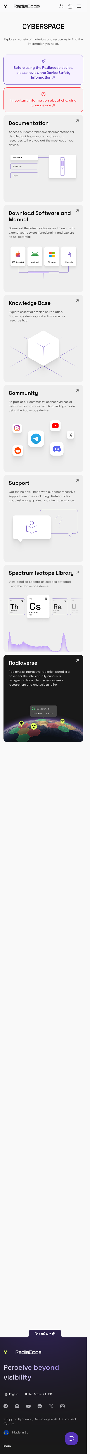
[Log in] (61, 6)
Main (7, 1446)
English (13, 1394)
